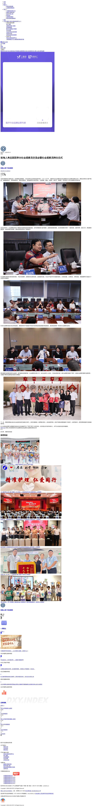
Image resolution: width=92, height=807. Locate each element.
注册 (4, 47)
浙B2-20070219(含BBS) (6, 790)
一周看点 (3, 628)
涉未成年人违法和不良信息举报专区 (44, 793)
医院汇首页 (5, 42)
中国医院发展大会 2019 (9, 780)
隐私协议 (5, 749)
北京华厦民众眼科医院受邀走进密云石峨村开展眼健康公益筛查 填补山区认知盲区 (21, 684)
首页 (4, 1)
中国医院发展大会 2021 (9, 778)
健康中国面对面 (10, 12)
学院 (4, 19)
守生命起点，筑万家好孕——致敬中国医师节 (12, 660)
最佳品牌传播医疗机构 (9, 767)
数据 (4, 4)
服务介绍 (5, 746)
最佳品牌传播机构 (11, 18)
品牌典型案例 (9, 16)
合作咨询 (5, 748)
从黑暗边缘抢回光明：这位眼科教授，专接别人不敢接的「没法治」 (18, 669)
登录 (2, 47)
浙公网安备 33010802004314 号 (33, 790)
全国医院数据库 (10, 7)
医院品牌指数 (9, 6)
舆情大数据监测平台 (8, 754)
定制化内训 (6, 760)
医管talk (8, 15)
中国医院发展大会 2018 (9, 781)
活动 (4, 9)
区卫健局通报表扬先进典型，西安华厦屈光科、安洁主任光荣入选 (17, 676)
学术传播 (5, 758)
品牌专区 (5, 768)
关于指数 (3, 43)
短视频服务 (6, 757)
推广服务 (5, 755)
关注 (4, 3)
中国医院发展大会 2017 (9, 783)
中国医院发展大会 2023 (9, 777)
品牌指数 (3, 702)
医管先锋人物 (9, 13)
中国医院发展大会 (11, 10)
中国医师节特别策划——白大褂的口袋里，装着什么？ (14, 651)
